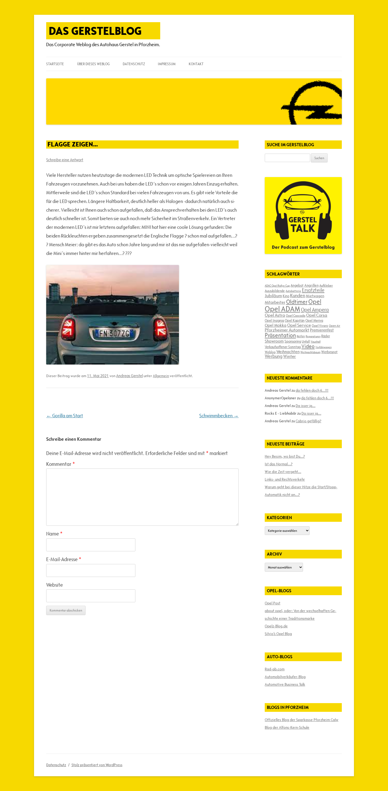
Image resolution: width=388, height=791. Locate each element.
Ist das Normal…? (278, 464)
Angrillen (311, 285)
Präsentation (280, 335)
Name (54, 534)
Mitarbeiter (275, 302)
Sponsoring (293, 341)
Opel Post (272, 603)
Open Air (334, 326)
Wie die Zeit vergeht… (283, 471)
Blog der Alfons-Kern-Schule (287, 727)
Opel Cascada (295, 315)
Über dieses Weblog (93, 63)
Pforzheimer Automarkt (287, 330)
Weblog (270, 352)
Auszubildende (275, 290)
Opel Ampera (315, 309)
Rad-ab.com (275, 669)
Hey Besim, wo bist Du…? (285, 456)
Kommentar (60, 464)
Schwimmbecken (219, 416)
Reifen (301, 336)
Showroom (274, 341)
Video (308, 346)
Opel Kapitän (295, 320)
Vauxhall (315, 341)
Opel (314, 301)
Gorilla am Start (64, 416)
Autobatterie (293, 291)
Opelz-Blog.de (276, 626)
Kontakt (196, 63)
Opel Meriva (314, 320)
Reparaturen (313, 336)
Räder (325, 336)
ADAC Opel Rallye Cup (277, 285)
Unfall (306, 341)
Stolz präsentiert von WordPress (97, 764)
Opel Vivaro (320, 325)
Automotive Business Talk (285, 684)
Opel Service (299, 325)
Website (54, 585)
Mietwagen (315, 295)
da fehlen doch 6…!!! (312, 390)
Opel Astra (275, 315)
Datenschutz (134, 63)
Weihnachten (288, 351)
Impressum (167, 63)
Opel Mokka (275, 325)
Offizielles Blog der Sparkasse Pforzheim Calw (301, 719)
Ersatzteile (313, 290)
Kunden (297, 295)
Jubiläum (273, 296)
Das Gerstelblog (95, 30)
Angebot (297, 285)
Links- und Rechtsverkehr (285, 479)
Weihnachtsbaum (310, 352)
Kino (286, 295)
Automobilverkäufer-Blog (285, 676)
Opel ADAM (282, 308)
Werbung (273, 356)
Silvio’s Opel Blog (278, 633)
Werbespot (329, 351)
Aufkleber (326, 285)
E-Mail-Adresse (63, 559)
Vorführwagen (323, 347)
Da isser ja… (305, 405)
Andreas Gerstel (129, 375)
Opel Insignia (274, 320)
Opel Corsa (316, 315)
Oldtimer (296, 301)
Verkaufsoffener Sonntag (283, 346)
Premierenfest (322, 330)
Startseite (55, 63)
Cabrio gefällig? (308, 421)
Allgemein (161, 375)
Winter (289, 356)
